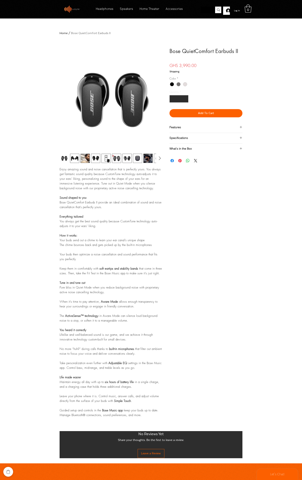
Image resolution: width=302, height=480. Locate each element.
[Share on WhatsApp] (187, 160)
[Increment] (185, 98)
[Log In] (226, 10)
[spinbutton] (179, 98)
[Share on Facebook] (172, 160)
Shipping (174, 71)
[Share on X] (195, 160)
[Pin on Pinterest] (180, 160)
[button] (248, 9)
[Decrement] (172, 98)
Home (64, 33)
